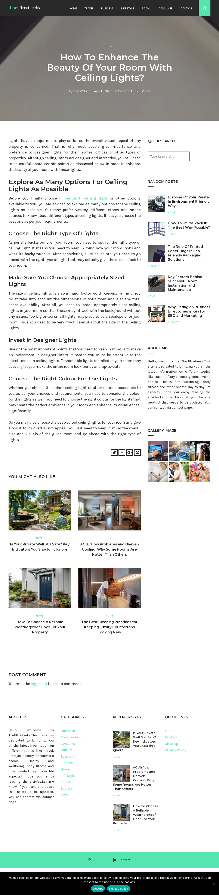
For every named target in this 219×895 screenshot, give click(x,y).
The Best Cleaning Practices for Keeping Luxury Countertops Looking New (109, 627)
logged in (39, 683)
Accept (98, 888)
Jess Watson (81, 91)
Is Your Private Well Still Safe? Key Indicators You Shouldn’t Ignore (134, 741)
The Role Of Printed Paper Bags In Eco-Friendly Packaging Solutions (185, 253)
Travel (88, 8)
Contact (186, 8)
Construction (71, 737)
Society (66, 788)
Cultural (67, 750)
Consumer (165, 8)
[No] (214, 884)
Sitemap (171, 744)
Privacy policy (118, 888)
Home (73, 8)
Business (107, 8)
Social (146, 8)
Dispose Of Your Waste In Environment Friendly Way (188, 201)
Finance (67, 763)
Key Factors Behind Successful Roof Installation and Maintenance (185, 283)
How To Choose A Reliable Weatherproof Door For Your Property (39, 627)
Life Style (127, 8)
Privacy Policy (175, 750)
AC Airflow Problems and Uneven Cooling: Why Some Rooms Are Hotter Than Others (109, 549)
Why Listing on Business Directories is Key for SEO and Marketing (189, 311)
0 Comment (123, 91)
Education (69, 756)
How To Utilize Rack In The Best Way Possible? (189, 225)
